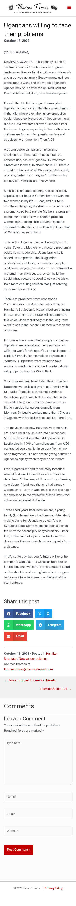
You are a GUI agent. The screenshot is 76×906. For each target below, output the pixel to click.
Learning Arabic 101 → (56, 689)
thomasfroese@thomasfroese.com (28, 669)
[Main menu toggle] (69, 7)
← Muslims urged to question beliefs (30, 680)
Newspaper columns (33, 659)
